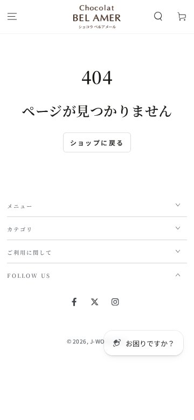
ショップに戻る (97, 142)
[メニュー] (12, 17)
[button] (158, 17)
